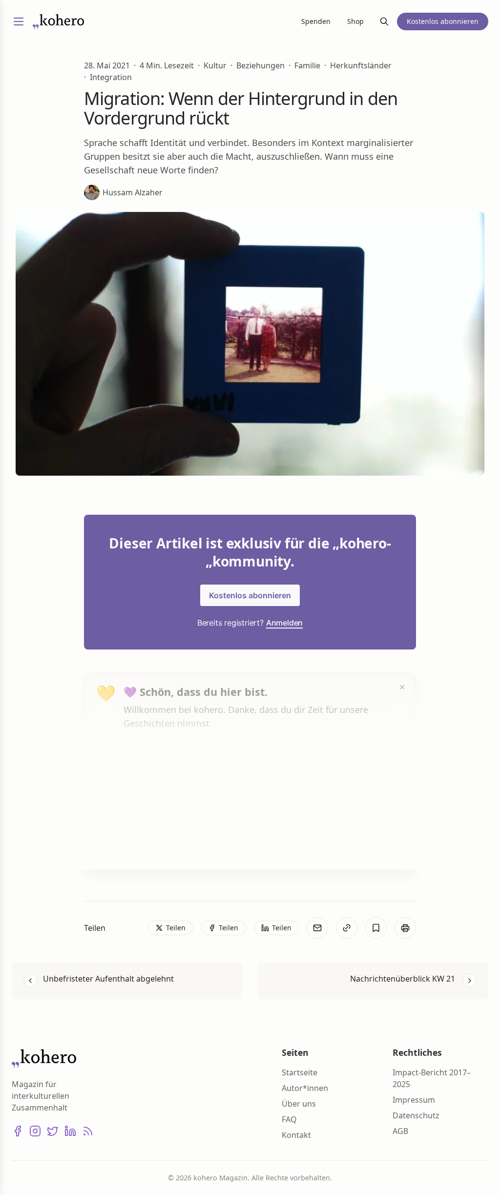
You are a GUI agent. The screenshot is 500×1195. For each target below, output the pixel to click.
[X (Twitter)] (53, 1131)
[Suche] (384, 21)
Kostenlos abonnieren (250, 595)
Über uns (299, 1103)
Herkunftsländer (361, 65)
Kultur (215, 65)
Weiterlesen (160, 843)
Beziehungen (260, 65)
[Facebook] (17, 1131)
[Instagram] (35, 1131)
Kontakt (296, 1135)
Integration (111, 77)
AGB (400, 1131)
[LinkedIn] (70, 1131)
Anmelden (284, 623)
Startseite (299, 1072)
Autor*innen (305, 1088)
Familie (307, 65)
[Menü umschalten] (18, 21)
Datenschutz (416, 1115)
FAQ (289, 1119)
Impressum (414, 1099)
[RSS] (88, 1131)
